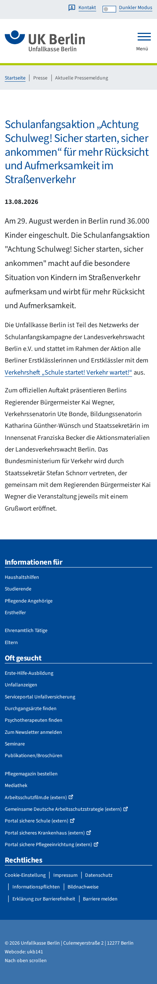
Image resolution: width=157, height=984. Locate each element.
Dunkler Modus (135, 7)
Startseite (15, 78)
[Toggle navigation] (144, 36)
